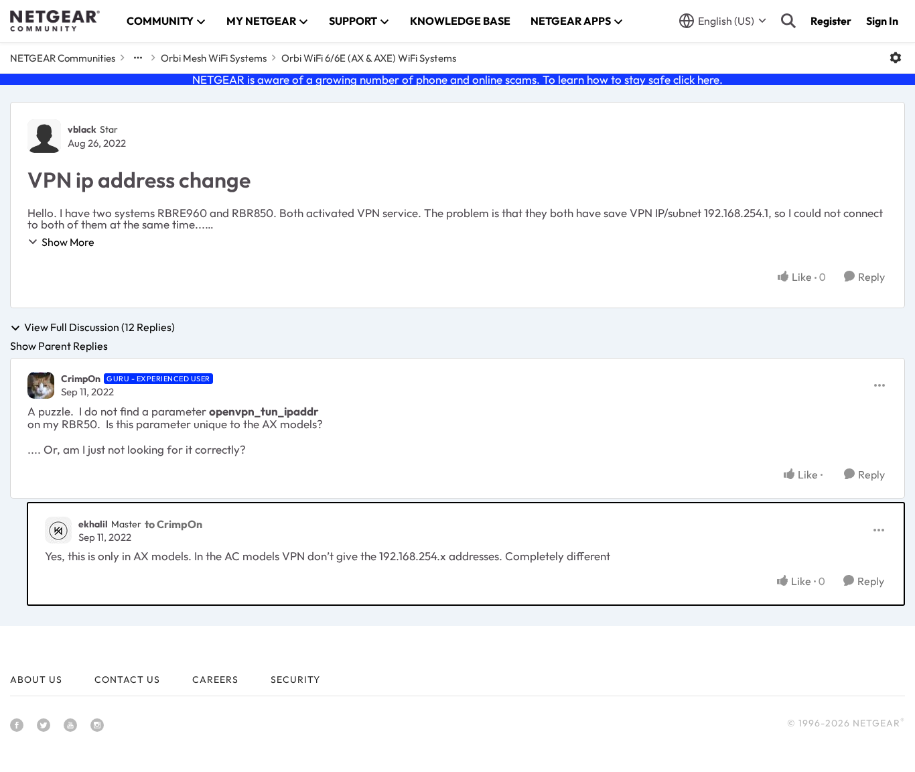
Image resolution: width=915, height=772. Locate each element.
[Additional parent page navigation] (138, 57)
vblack (82, 129)
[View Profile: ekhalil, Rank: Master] (58, 530)
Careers (215, 679)
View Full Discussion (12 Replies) (99, 328)
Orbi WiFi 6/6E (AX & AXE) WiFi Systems (368, 58)
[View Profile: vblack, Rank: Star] (44, 136)
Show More (68, 242)
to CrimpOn (173, 524)
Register (831, 20)
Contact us (127, 679)
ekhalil (93, 524)
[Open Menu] (895, 57)
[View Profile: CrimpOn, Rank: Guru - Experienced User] (40, 385)
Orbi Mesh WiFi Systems (214, 58)
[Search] (788, 21)
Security (295, 679)
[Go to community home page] (55, 20)
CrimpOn (80, 378)
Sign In (882, 20)
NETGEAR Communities (62, 58)
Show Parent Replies (59, 345)
